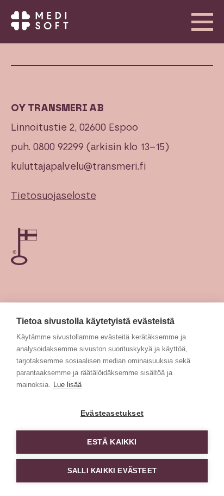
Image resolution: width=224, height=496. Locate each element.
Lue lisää (67, 385)
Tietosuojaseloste (53, 196)
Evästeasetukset (112, 413)
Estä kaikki (111, 442)
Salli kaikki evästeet (112, 471)
